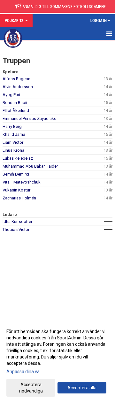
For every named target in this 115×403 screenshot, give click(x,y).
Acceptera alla (81, 387)
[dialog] (57, 361)
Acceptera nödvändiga (31, 387)
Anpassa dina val (23, 371)
